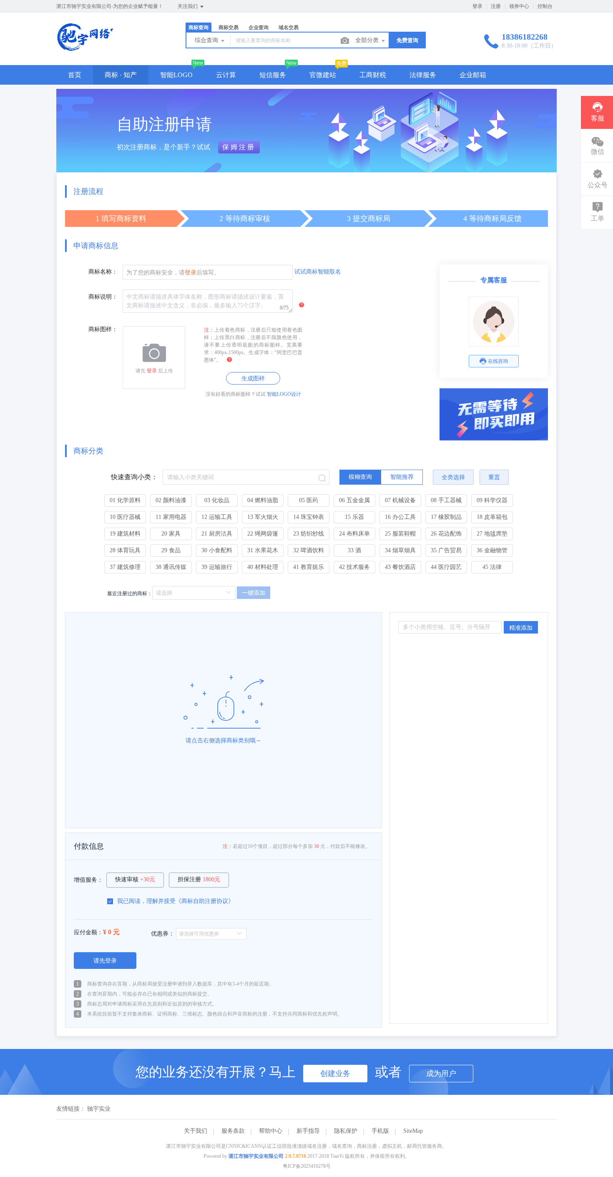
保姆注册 (239, 147)
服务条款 (233, 1131)
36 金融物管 (492, 550)
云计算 (226, 74)
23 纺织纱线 (308, 534)
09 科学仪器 (492, 500)
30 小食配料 (216, 550)
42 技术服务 (354, 567)
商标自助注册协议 (204, 901)
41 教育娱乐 (308, 567)
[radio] (360, 477)
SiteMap (413, 1131)
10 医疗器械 (125, 517)
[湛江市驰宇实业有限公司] (85, 47)
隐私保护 (345, 1131)
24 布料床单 (354, 534)
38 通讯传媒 (171, 567)
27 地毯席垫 (492, 534)
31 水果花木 (262, 550)
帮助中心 (270, 1131)
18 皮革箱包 (492, 517)
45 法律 (492, 567)
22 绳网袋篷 (262, 534)
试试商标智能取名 (317, 272)
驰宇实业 (99, 1109)
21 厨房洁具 (216, 534)
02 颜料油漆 (171, 500)
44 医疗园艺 (446, 567)
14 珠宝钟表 (308, 517)
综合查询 (207, 40)
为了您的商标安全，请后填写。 (173, 272)
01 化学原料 (125, 500)
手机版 (380, 1131)
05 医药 (308, 500)
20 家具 (171, 534)
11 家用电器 (171, 517)
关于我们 (195, 1131)
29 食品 (171, 550)
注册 (496, 6)
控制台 (545, 6)
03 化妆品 (216, 500)
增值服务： (88, 880)
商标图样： (103, 329)
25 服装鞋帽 (400, 534)
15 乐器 (354, 517)
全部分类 (367, 40)
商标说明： (103, 297)
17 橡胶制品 (446, 517)
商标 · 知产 (121, 74)
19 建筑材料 (125, 534)
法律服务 (423, 74)
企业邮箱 (473, 74)
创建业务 (335, 1073)
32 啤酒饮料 (308, 550)
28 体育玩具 (125, 550)
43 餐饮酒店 (400, 567)
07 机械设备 (400, 500)
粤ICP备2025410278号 (307, 1166)
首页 (74, 74)
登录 (477, 6)
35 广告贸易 (446, 550)
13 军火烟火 (262, 517)
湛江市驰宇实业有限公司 (256, 1156)
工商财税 (372, 74)
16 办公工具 (400, 517)
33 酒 (354, 550)
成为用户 (441, 1073)
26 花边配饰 (446, 534)
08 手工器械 (446, 500)
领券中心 (519, 6)
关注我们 (188, 6)
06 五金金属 (354, 500)
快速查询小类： (134, 476)
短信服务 (272, 74)
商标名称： (103, 272)
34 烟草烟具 (400, 550)
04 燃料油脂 (262, 500)
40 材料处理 (262, 567)
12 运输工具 (216, 517)
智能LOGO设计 (284, 394)
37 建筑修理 (125, 567)
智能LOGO (176, 74)
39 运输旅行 (216, 567)
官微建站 (322, 74)
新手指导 (308, 1131)
